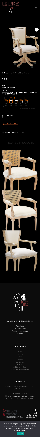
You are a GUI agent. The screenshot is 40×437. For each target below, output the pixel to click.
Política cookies (20, 329)
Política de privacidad (20, 331)
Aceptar (20, 434)
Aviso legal (20, 326)
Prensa (20, 334)
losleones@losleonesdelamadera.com (21, 396)
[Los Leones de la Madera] (10, 7)
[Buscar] (32, 7)
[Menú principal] (36, 7)
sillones (21, 132)
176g (3, 117)
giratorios (14, 132)
